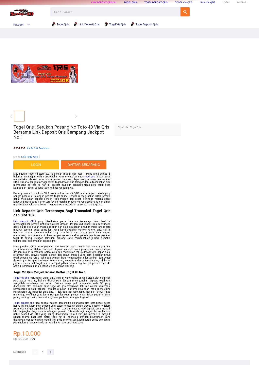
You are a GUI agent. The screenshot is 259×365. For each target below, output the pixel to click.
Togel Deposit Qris (156, 2)
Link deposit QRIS (24, 221)
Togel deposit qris (23, 303)
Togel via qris (21, 277)
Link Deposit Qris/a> (103, 2)
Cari (185, 11)
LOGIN (226, 2)
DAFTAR (241, 2)
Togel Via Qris (183, 2)
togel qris (90, 176)
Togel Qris (130, 2)
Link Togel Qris (29, 156)
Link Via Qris (207, 2)
